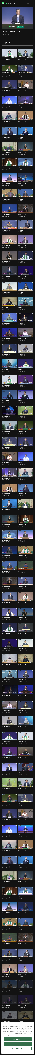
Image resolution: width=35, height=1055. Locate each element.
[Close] (31, 1024)
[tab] (7, 43)
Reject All (18, 1044)
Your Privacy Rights (17, 1048)
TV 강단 (4, 32)
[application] (17, 15)
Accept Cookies (17, 1039)
